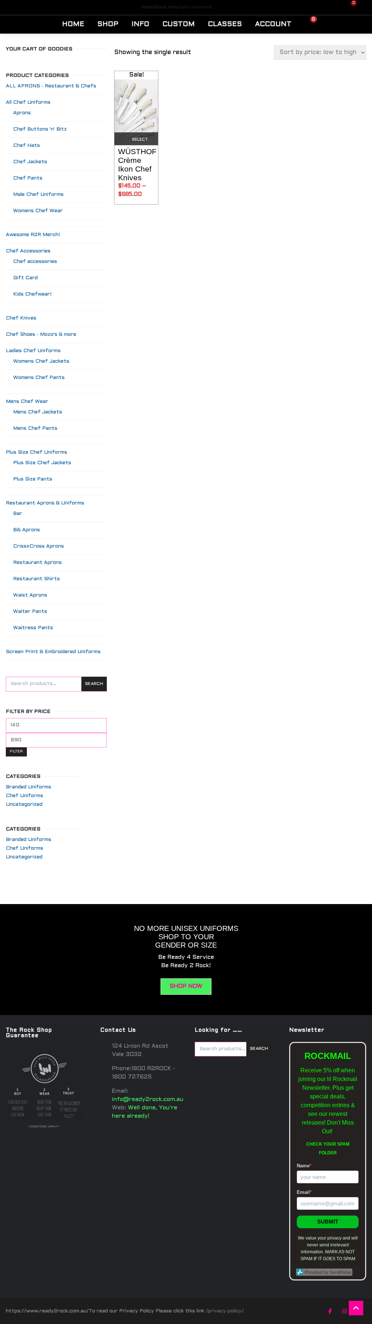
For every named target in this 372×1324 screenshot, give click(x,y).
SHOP (107, 24)
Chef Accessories (28, 251)
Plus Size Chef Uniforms (36, 452)
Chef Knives (21, 318)
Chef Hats (26, 145)
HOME (73, 24)
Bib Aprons (26, 530)
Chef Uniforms (24, 795)
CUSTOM (178, 24)
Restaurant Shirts (36, 579)
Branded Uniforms (28, 787)
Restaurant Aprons (37, 562)
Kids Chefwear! (32, 294)
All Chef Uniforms (28, 102)
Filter (16, 751)
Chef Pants (28, 178)
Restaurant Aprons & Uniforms (45, 503)
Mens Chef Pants (35, 428)
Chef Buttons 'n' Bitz (40, 129)
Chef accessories (35, 261)
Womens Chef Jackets (41, 361)
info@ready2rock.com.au (147, 1099)
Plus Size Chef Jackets (42, 463)
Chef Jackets (30, 162)
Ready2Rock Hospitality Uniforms (176, 7)
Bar (17, 513)
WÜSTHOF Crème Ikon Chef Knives (137, 164)
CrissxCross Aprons (38, 546)
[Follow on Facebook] (330, 1311)
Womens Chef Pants (39, 377)
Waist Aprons (30, 595)
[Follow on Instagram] (344, 1311)
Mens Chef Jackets (37, 412)
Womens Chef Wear (38, 211)
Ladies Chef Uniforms (33, 350)
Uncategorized (24, 804)
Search (94, 684)
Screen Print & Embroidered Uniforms (53, 651)
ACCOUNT (273, 24)
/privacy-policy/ (225, 1311)
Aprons (22, 113)
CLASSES (225, 24)
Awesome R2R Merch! (33, 234)
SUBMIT (327, 1221)
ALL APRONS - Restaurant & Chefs (51, 86)
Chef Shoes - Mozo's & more (41, 334)
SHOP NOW (186, 986)
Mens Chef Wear (27, 401)
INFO (140, 24)
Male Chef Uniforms (38, 194)
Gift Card (25, 278)
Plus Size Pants (32, 479)
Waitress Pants (33, 628)
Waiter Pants (30, 611)
